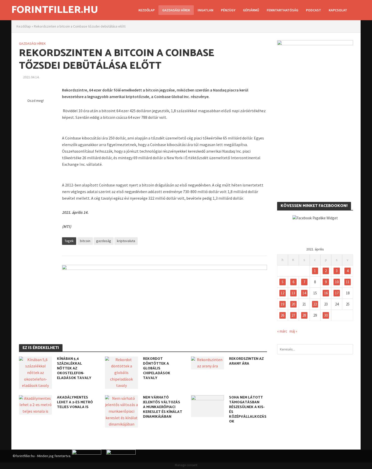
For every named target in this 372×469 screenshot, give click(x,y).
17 (337, 293)
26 (282, 315)
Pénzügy (228, 10)
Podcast (313, 10)
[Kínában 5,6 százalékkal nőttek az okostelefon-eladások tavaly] (35, 372)
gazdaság (103, 241)
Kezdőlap (146, 10)
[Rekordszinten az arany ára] (207, 362)
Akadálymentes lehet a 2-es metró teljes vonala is (75, 402)
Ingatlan (205, 10)
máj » (293, 331)
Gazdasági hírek (176, 10)
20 (293, 304)
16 (326, 293)
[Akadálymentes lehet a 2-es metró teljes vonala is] (35, 404)
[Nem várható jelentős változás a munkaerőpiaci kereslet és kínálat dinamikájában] (121, 410)
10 (337, 281)
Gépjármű (251, 10)
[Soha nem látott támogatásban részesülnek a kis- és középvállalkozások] (207, 405)
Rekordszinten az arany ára (246, 361)
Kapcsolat (338, 10)
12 (282, 293)
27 (293, 315)
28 (304, 315)
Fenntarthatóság (282, 10)
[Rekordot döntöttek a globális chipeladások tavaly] (121, 372)
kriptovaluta (126, 241)
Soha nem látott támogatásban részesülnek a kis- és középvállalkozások (247, 409)
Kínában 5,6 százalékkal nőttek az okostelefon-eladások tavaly (74, 369)
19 (282, 304)
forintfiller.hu (54, 10)
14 (304, 293)
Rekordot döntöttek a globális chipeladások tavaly (156, 369)
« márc (282, 331)
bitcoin (85, 241)
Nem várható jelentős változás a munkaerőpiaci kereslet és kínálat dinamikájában (162, 407)
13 (293, 293)
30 (326, 315)
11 (347, 281)
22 (315, 304)
